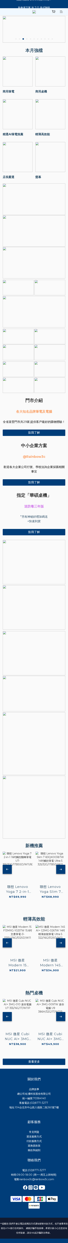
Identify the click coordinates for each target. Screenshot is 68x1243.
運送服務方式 (34, 1136)
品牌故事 (34, 1089)
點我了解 (34, 432)
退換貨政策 (34, 1145)
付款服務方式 (34, 1141)
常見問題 (34, 1132)
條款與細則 (34, 1150)
